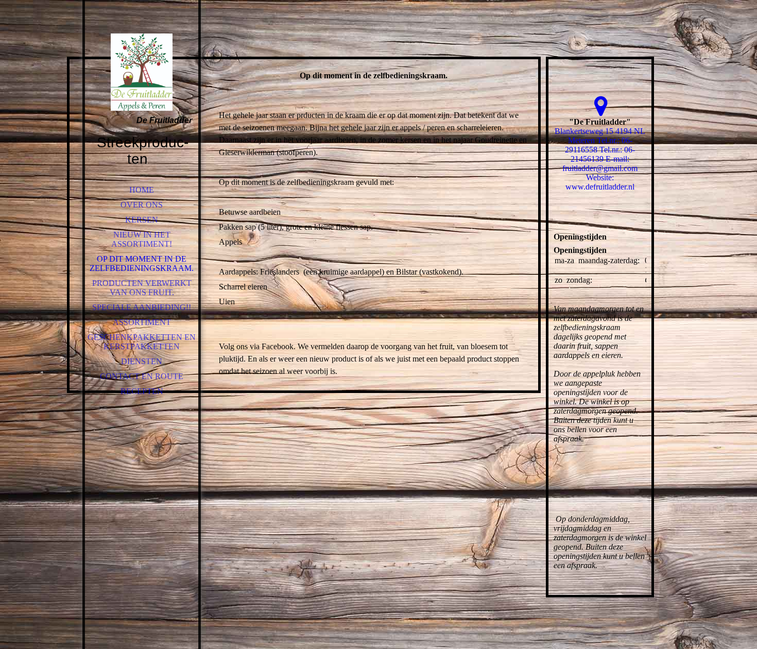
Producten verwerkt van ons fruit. (142, 288)
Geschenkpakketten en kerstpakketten (142, 342)
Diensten (141, 361)
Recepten (142, 391)
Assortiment (142, 322)
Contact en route (141, 376)
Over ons (142, 204)
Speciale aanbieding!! (141, 307)
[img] (141, 72)
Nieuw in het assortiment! (141, 239)
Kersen (141, 219)
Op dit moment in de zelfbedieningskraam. (142, 263)
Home (141, 189)
